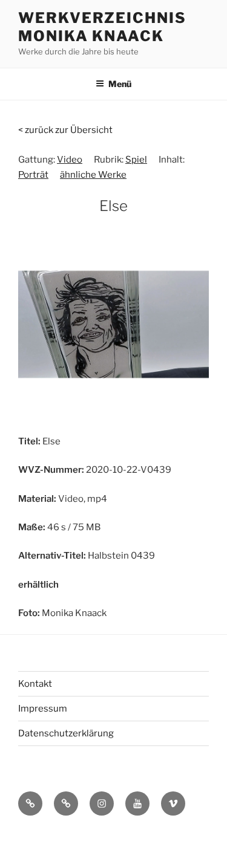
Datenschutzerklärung (66, 733)
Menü (119, 84)
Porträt (33, 174)
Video (69, 159)
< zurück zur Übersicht (65, 130)
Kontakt (35, 683)
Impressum (42, 708)
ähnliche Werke (93, 174)
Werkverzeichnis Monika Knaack (102, 27)
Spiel (136, 159)
